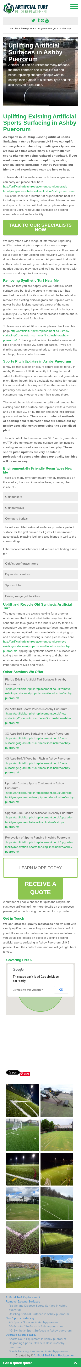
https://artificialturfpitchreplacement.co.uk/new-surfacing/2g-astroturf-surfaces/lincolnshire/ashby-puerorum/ (38, 718)
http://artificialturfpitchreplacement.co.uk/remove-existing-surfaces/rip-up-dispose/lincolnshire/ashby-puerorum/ (36, 646)
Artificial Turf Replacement (23, 1297)
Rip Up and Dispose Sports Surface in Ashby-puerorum (38, 1307)
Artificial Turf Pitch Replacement (54, 1355)
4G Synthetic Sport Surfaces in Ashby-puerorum (40, 1330)
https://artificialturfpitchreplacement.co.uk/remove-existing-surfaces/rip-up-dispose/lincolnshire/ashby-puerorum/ (38, 693)
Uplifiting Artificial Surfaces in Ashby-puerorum (39, 1314)
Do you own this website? (28, 989)
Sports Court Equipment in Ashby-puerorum (37, 1338)
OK (61, 989)
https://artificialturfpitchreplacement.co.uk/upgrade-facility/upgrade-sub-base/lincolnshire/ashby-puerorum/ (39, 822)
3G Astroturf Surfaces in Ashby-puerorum (36, 1326)
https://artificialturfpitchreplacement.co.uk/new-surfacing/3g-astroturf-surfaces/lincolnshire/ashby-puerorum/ (38, 743)
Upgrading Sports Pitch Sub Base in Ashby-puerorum (37, 1345)
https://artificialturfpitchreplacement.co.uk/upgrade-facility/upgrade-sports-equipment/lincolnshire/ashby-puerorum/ (40, 797)
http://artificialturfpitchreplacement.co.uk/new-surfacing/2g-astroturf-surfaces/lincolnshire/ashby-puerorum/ (36, 335)
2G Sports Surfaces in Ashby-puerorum (34, 1322)
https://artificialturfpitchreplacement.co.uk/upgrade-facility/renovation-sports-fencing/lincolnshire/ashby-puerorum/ (39, 847)
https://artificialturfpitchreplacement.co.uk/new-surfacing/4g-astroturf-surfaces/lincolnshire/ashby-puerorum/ (38, 768)
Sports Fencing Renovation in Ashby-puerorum (39, 1351)
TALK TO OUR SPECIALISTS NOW (40, 227)
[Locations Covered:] (5, 6)
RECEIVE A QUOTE (40, 888)
